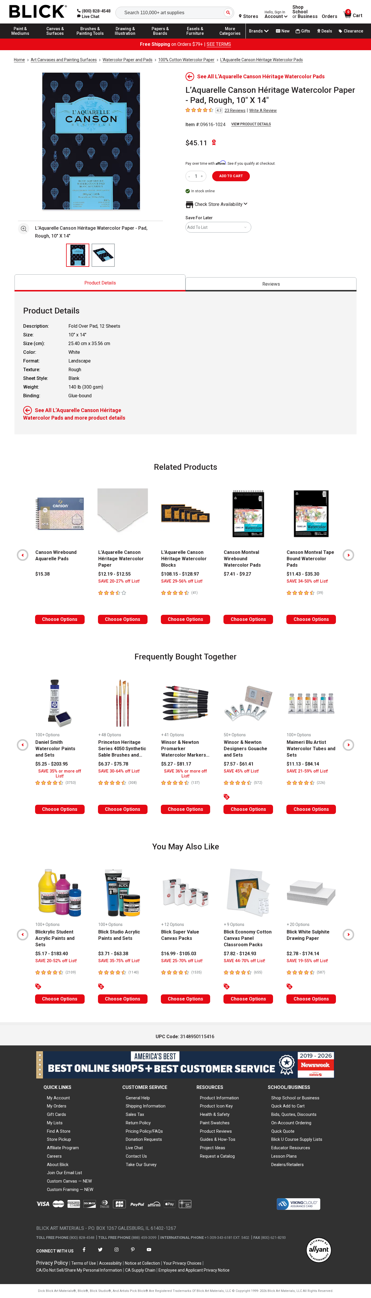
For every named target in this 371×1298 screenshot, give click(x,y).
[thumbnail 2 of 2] (103, 255)
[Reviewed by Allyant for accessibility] (319, 1250)
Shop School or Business (295, 1098)
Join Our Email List (64, 1172)
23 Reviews (235, 110)
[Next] (348, 555)
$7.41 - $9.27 (237, 574)
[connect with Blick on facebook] (84, 1253)
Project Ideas (212, 1147)
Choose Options (59, 619)
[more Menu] (230, 38)
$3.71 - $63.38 (113, 953)
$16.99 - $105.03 (178, 953)
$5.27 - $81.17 (176, 764)
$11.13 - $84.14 (303, 764)
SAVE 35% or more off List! (59, 774)
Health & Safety (215, 1114)
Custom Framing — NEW (70, 1189)
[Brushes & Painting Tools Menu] (90, 38)
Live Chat (134, 1147)
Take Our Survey (141, 1164)
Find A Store (58, 1131)
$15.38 (42, 574)
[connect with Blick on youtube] (149, 1253)
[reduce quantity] (190, 176)
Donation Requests (144, 1139)
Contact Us (136, 1156)
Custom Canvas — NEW (69, 1181)
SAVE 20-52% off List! (56, 960)
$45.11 (197, 143)
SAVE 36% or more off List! (185, 774)
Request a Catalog (217, 1156)
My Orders (56, 1106)
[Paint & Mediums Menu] (20, 38)
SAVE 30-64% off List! (119, 771)
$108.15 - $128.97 (180, 574)
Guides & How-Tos (217, 1139)
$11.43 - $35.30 (303, 574)
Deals (326, 31)
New (285, 31)
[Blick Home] (38, 12)
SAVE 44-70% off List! (244, 960)
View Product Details (251, 124)
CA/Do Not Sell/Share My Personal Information (79, 1270)
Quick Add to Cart (288, 1106)
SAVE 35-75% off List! (119, 960)
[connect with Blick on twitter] (100, 1253)
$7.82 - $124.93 (240, 953)
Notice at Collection (142, 1263)
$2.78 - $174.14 (303, 953)
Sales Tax (135, 1114)
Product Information (219, 1098)
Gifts (305, 31)
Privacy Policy (52, 1263)
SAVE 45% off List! (241, 771)
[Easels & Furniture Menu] (195, 38)
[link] (88, 16)
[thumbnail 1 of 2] (77, 255)
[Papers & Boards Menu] (160, 38)
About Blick (57, 1164)
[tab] (100, 282)
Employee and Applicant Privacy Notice (194, 1270)
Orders (329, 16)
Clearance (353, 31)
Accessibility (110, 1263)
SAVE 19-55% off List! (307, 960)
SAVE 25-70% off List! (182, 960)
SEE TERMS (219, 44)
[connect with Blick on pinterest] (133, 1253)
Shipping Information (146, 1106)
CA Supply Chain (140, 1270)
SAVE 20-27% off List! (119, 581)
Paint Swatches (215, 1122)
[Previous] (22, 555)
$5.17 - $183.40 (51, 953)
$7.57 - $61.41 (239, 764)
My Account (58, 1098)
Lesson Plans (284, 1156)
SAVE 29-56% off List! (182, 581)
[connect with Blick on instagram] (116, 1253)
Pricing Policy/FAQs (144, 1131)
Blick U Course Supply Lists (296, 1139)
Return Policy (138, 1122)
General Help (138, 1098)
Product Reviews (216, 1131)
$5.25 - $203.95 (51, 764)
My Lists (55, 1122)
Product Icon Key (216, 1106)
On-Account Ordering (291, 1122)
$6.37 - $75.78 (113, 764)
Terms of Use (83, 1263)
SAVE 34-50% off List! (307, 581)
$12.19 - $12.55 (114, 574)
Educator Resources (290, 1147)
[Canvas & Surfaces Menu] (55, 38)
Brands (256, 31)
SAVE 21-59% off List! (307, 771)
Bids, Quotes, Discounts (294, 1114)
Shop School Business (305, 12)
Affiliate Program (63, 1147)
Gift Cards (56, 1114)
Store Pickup (59, 1139)
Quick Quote (282, 1131)
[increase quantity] (202, 176)
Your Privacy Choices (182, 1263)
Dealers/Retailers (287, 1164)
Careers (54, 1156)
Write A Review (263, 110)
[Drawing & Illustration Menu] (125, 38)
